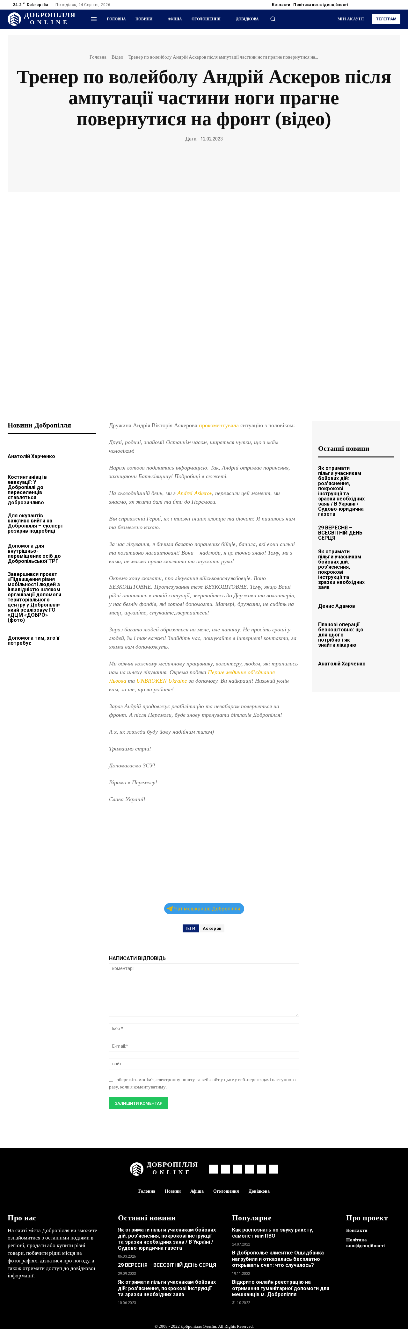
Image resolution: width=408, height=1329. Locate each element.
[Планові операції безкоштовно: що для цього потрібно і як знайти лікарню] (382, 631)
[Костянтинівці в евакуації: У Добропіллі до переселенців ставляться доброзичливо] (83, 486)
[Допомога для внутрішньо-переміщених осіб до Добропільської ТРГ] (83, 552)
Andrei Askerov (194, 493)
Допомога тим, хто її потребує (33, 640)
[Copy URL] (233, 164)
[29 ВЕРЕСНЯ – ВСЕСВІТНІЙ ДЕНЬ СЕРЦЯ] (382, 532)
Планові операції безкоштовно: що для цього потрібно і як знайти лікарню (340, 634)
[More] (248, 164)
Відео (117, 57)
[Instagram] (366, 5)
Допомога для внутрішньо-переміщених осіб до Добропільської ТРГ (34, 553)
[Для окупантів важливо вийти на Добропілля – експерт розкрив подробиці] (83, 522)
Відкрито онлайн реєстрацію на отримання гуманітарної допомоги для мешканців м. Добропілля (280, 1288)
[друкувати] (203, 164)
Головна (98, 57)
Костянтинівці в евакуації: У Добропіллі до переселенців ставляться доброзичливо (27, 490)
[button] (273, 19)
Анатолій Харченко (31, 456)
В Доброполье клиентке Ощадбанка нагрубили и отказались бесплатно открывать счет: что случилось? (278, 1259)
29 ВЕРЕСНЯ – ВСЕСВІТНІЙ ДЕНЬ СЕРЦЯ (340, 533)
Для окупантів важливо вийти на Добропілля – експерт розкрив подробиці (35, 523)
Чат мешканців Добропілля (207, 909)
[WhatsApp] (174, 164)
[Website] (389, 5)
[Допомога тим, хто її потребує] (83, 640)
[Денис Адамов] (382, 605)
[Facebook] (358, 5)
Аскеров (212, 928)
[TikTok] (381, 5)
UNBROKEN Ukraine (161, 681)
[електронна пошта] (189, 164)
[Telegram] (373, 5)
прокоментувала (219, 425)
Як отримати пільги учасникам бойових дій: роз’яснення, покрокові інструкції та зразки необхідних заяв (341, 569)
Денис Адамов (336, 606)
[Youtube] (396, 5)
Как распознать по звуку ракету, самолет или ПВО (272, 1233)
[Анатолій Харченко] (83, 455)
